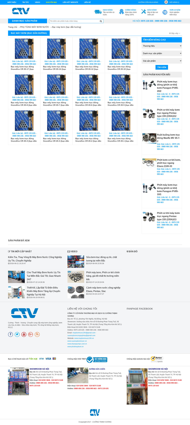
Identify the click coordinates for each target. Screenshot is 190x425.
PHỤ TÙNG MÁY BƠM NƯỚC (34, 27)
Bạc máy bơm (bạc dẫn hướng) (66, 27)
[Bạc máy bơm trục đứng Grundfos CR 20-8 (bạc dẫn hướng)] (24, 85)
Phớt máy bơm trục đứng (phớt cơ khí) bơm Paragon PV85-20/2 (167, 86)
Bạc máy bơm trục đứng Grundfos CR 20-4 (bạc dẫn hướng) (24, 139)
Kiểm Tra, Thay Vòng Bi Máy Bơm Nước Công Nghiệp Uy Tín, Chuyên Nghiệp (35, 259)
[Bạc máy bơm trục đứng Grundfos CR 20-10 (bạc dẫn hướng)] (121, 49)
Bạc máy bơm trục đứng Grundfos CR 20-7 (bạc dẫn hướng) (56, 103)
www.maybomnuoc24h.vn (84, 338)
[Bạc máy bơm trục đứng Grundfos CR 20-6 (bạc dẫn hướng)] (88, 85)
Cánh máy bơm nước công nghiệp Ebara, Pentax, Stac (103, 289)
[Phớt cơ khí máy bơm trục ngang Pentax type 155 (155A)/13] (149, 217)
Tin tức (25, 2)
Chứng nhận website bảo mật (138, 359)
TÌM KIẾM (161, 67)
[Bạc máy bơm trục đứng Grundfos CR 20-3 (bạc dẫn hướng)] (56, 120)
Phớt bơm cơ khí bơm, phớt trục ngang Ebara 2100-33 (169, 163)
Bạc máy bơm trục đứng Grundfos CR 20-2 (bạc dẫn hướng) (88, 139)
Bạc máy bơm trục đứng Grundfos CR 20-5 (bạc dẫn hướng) (121, 103)
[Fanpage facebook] (10, 334)
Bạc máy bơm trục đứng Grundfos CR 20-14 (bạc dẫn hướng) (54, 67)
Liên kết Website (70, 2)
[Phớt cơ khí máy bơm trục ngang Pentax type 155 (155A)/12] (149, 113)
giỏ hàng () (174, 2)
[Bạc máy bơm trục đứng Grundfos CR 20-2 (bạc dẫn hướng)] (88, 120)
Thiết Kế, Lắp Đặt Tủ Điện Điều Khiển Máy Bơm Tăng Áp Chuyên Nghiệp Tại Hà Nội (43, 291)
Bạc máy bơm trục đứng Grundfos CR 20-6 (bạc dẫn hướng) (88, 103)
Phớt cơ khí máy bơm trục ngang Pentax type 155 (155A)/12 (168, 113)
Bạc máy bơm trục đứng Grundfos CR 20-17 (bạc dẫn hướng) (22, 67)
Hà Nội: (136, 21)
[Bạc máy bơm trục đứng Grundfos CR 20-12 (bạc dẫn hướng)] (88, 49)
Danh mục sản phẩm (24, 21)
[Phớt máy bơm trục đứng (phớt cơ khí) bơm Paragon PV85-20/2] (149, 85)
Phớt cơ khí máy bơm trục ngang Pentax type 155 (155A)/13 (168, 216)
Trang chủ (12, 27)
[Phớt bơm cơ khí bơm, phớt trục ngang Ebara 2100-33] (149, 163)
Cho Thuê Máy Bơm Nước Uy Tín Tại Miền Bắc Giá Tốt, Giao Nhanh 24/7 (44, 276)
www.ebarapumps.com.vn (77, 344)
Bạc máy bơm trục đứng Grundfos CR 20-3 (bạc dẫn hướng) (56, 139)
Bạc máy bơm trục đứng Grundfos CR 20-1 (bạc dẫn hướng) (121, 139)
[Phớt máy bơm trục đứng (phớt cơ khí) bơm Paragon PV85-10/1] (149, 188)
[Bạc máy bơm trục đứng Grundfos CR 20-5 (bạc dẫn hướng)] (121, 85)
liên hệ (87, 2)
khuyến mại (51, 2)
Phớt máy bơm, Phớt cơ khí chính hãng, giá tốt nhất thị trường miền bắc (103, 276)
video (37, 2)
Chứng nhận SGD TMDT (76, 359)
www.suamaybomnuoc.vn (77, 341)
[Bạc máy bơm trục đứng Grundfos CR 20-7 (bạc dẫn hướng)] (56, 85)
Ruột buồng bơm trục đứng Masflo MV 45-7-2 (168, 138)
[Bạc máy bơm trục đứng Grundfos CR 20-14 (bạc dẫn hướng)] (56, 49)
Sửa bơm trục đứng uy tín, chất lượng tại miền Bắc (101, 259)
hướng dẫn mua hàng (148, 2)
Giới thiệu (11, 2)
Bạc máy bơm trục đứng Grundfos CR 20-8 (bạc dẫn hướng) (24, 103)
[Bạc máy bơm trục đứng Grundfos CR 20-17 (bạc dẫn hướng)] (24, 49)
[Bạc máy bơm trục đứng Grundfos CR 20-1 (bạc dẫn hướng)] (121, 120)
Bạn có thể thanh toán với (18, 359)
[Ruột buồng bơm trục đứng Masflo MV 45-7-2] (149, 138)
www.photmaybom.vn (75, 347)
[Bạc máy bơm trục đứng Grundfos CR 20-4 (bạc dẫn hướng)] (24, 120)
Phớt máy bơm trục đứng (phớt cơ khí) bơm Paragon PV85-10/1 (167, 190)
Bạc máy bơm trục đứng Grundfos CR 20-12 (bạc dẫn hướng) (86, 67)
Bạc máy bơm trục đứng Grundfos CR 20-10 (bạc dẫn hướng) (119, 67)
